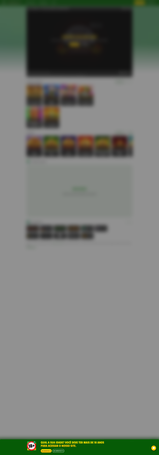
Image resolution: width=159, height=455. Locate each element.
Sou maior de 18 (46, 451)
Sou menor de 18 (58, 451)
